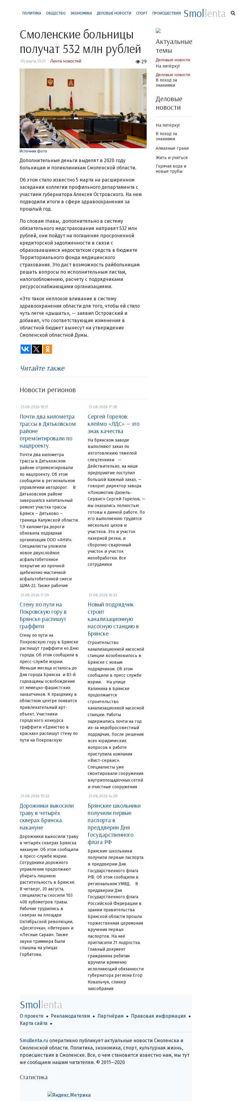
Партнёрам (110, 1016)
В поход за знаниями (166, 83)
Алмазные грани (172, 148)
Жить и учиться (172, 157)
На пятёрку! (168, 66)
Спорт (142, 13)
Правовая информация (158, 1016)
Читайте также (42, 367)
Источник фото (33, 151)
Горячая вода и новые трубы (171, 169)
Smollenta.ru (34, 1040)
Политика (31, 13)
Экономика (81, 13)
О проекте (32, 1016)
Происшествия (166, 13)
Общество (56, 13)
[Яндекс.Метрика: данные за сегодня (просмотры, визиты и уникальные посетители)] (69, 1095)
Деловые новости (114, 13)
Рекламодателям (70, 1016)
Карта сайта (33, 1023)
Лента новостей (65, 60)
